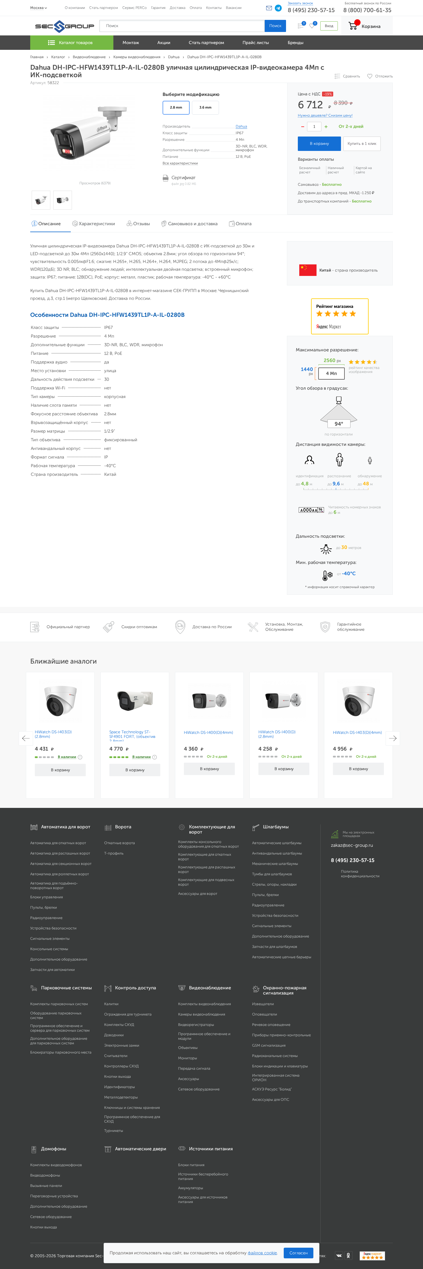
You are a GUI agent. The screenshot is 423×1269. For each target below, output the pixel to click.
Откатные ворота (119, 843)
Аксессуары (188, 1079)
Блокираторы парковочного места (61, 1052)
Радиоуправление (46, 918)
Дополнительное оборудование (58, 959)
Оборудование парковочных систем (55, 1015)
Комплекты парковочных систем (59, 1004)
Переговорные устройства (54, 1196)
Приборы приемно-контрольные (281, 1035)
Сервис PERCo (134, 7)
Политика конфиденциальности (360, 873)
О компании (75, 7)
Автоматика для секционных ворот (61, 863)
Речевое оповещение (271, 1024)
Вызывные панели (46, 1185)
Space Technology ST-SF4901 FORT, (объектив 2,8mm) (132, 737)
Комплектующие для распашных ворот (206, 869)
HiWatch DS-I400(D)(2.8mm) (277, 734)
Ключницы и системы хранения (132, 1107)
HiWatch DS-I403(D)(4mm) (357, 732)
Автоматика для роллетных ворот (59, 874)
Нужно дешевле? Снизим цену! (325, 115)
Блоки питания (191, 1165)
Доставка (177, 7)
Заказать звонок (300, 3)
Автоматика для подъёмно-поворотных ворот (54, 885)
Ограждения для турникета (128, 1014)
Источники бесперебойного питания (203, 1176)
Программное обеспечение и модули (204, 1036)
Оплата (196, 7)
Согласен (298, 1253)
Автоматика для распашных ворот (60, 853)
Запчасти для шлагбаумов (274, 946)
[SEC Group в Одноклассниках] (348, 1255)
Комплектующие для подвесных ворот (206, 882)
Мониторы (187, 1058)
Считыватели (115, 1056)
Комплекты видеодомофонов (56, 1165)
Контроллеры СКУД (121, 1066)
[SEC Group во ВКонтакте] (339, 1255)
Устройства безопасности (53, 928)
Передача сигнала (194, 1068)
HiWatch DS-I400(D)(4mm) (208, 732)
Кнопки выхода (117, 1076)
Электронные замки (121, 1045)
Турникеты (113, 1130)
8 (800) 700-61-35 (367, 10)
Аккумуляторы (190, 1188)
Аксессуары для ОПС (270, 1099)
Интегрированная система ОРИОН (276, 1077)
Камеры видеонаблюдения (201, 1014)
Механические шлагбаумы (275, 863)
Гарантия (158, 7)
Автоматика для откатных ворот (58, 843)
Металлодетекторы (121, 1097)
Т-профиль (113, 853)
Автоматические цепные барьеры (281, 957)
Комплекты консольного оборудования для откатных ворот (208, 844)
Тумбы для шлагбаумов (272, 874)
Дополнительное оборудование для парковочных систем (58, 1040)
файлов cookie (262, 1252)
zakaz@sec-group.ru (352, 845)
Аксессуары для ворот (197, 893)
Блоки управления (46, 897)
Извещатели (263, 1004)
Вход (329, 26)
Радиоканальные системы (275, 1056)
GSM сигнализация (268, 1045)
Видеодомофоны (45, 1175)
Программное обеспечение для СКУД (132, 1119)
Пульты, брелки (43, 907)
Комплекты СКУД (119, 1024)
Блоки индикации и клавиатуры (280, 1066)
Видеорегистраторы (196, 1024)
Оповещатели (264, 1014)
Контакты (214, 7)
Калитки (111, 1004)
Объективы (188, 1047)
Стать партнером (103, 7)
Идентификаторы (119, 1087)
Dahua (241, 126)
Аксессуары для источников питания (203, 1199)
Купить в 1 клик (362, 143)
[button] (269, 8)
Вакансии (233, 7)
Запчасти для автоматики (52, 969)
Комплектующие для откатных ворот (204, 856)
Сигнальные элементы (50, 938)
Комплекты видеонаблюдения (204, 1004)
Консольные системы (49, 949)
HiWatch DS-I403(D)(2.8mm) (53, 734)
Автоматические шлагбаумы (277, 843)
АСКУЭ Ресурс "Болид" (272, 1089)
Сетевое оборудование (199, 1089)
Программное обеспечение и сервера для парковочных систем (59, 1028)
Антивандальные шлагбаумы (277, 853)
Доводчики (114, 1035)
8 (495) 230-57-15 (311, 10)
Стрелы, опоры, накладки (274, 884)
